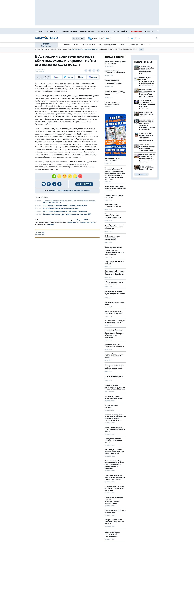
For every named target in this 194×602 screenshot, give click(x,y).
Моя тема (149, 31)
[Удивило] (70, 176)
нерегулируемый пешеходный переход (75, 191)
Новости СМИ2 (40, 232)
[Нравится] (54, 176)
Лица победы (136, 31)
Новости (39, 31)
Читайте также (42, 197)
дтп (58, 191)
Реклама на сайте (120, 31)
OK (141, 49)
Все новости (140, 174)
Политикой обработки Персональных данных (84, 49)
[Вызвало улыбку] (59, 176)
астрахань (53, 191)
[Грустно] (75, 176)
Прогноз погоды (87, 31)
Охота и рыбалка (70, 31)
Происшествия (46, 46)
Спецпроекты (103, 31)
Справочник (52, 31)
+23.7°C (94, 38)
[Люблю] (64, 176)
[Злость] (80, 176)
